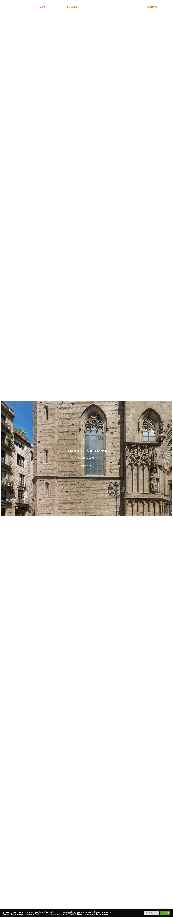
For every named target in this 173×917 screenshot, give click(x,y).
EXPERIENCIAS (138, 7)
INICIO (42, 7)
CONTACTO (152, 7)
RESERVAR (86, 466)
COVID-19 (105, 7)
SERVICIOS (72, 7)
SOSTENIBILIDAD (120, 7)
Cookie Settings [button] (151, 913)
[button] (83, 513)
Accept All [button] (165, 913)
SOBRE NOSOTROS (89, 7)
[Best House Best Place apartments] (18, 7)
